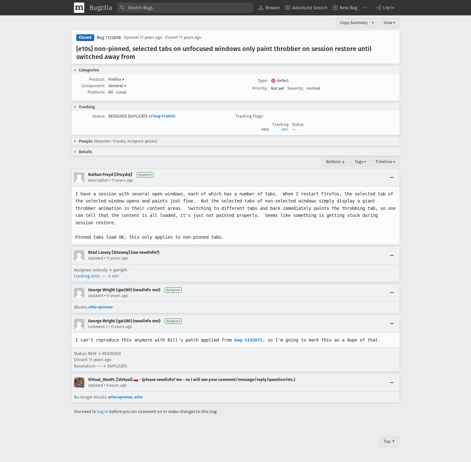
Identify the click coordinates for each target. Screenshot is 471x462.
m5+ (285, 129)
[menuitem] (269, 8)
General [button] (117, 85)
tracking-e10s (86, 276)
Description (98, 180)
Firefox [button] (116, 79)
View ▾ (389, 22)
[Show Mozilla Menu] (79, 8)
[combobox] (185, 8)
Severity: (295, 88)
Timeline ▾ (385, 161)
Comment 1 (97, 327)
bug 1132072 (164, 116)
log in (102, 411)
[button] (385, 8)
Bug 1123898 (109, 37)
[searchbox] (185, 8)
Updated (95, 258)
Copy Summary (354, 22)
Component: (93, 85)
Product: (97, 79)
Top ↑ (389, 441)
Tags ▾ (360, 161)
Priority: (260, 88)
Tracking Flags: (249, 116)
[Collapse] (392, 177)
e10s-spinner (100, 307)
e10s (139, 397)
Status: (98, 116)
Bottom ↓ (335, 161)
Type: (263, 80)
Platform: (96, 92)
